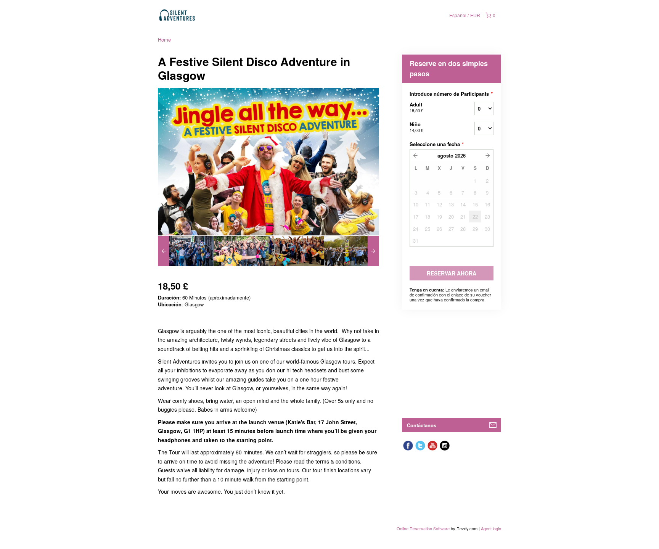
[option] (185, 251)
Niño (416, 127)
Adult (416, 107)
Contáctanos (421, 425)
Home (164, 39)
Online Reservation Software (423, 528)
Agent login (491, 528)
